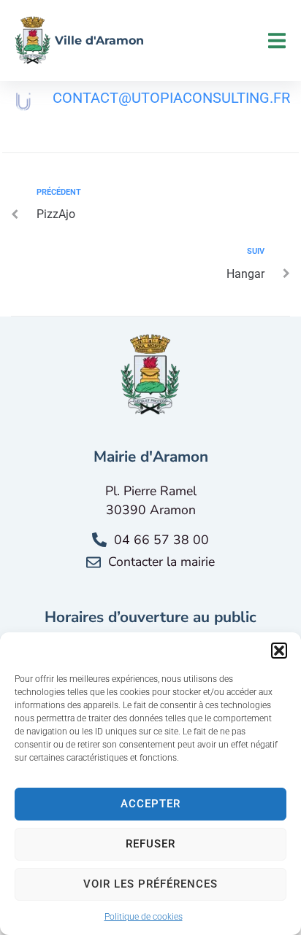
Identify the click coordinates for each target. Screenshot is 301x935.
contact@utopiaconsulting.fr (171, 97)
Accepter (150, 803)
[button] (279, 650)
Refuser (150, 843)
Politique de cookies (143, 917)
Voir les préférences (150, 884)
